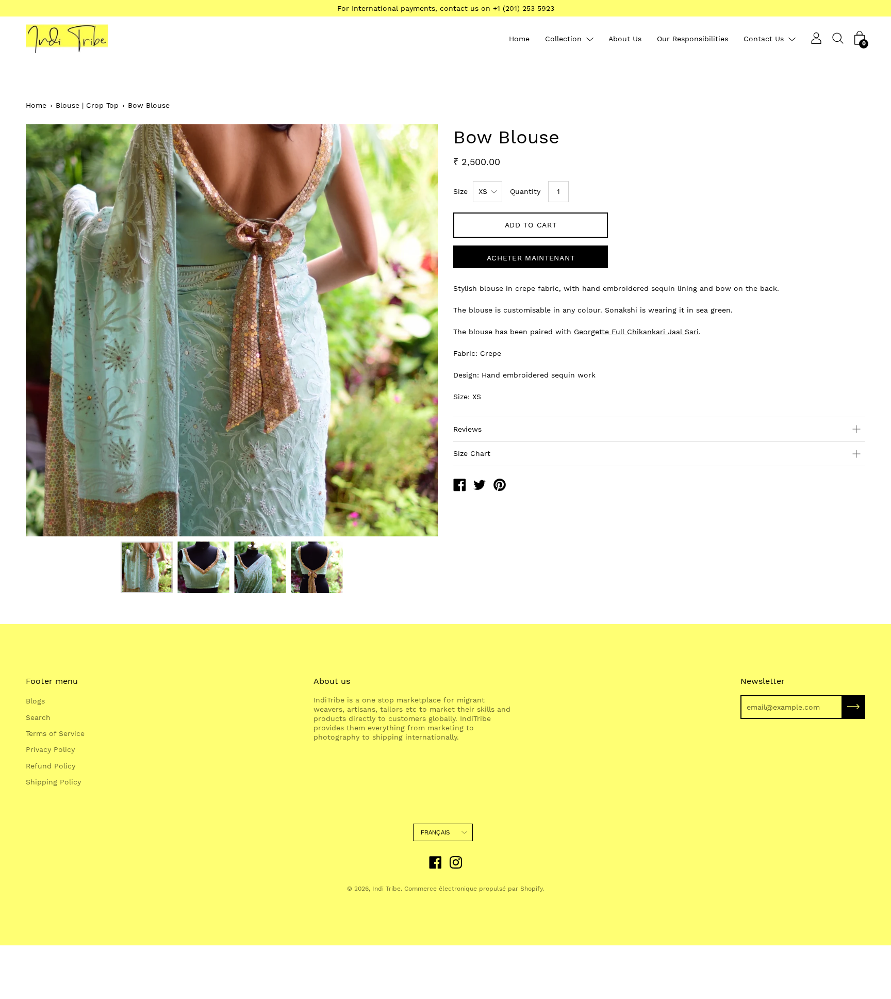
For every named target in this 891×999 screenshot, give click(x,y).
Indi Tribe (386, 888)
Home (519, 39)
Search (38, 717)
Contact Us (764, 39)
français (435, 832)
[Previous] (51, 330)
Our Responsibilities (692, 39)
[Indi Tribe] (459, 486)
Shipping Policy (53, 782)
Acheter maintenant (531, 258)
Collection (563, 39)
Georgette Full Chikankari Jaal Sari (636, 331)
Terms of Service (55, 733)
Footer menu (52, 681)
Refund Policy (50, 766)
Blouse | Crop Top (87, 105)
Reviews (467, 429)
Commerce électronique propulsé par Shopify (473, 888)
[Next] (412, 330)
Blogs (35, 701)
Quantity (525, 191)
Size (460, 191)
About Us (624, 39)
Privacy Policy (50, 749)
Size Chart (471, 453)
